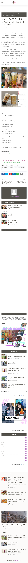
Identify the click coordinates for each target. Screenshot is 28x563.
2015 (14, 457)
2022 (14, 444)
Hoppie (17, 196)
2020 (14, 446)
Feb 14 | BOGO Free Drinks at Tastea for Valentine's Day (17, 221)
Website (3, 153)
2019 (14, 449)
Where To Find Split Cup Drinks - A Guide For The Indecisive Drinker (16, 385)
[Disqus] (14, 249)
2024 (14, 440)
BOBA (7, 13)
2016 (14, 455)
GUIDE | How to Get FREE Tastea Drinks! (16, 214)
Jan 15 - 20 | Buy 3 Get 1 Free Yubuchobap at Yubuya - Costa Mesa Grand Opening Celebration (17, 492)
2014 (14, 460)
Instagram (8, 153)
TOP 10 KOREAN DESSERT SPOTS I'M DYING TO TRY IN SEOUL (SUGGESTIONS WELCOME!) (17, 370)
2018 (14, 451)
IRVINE (16, 167)
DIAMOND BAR (5, 167)
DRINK (11, 167)
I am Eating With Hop (13, 362)
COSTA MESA (12, 165)
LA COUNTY (21, 167)
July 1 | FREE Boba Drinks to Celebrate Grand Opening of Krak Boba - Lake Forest (16, 207)
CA (7, 165)
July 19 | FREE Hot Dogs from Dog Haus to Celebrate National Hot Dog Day (17, 501)
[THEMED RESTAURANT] (14, 517)
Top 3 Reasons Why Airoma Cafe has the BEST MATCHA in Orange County (17, 355)
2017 (14, 453)
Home (4, 13)
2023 (14, 442)
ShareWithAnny (17, 88)
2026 (14, 437)
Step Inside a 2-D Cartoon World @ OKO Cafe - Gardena (13, 526)
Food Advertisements (15, 395)
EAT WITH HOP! (18, 560)
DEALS (18, 165)
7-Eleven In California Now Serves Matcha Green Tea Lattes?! (16, 378)
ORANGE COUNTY (5, 169)
